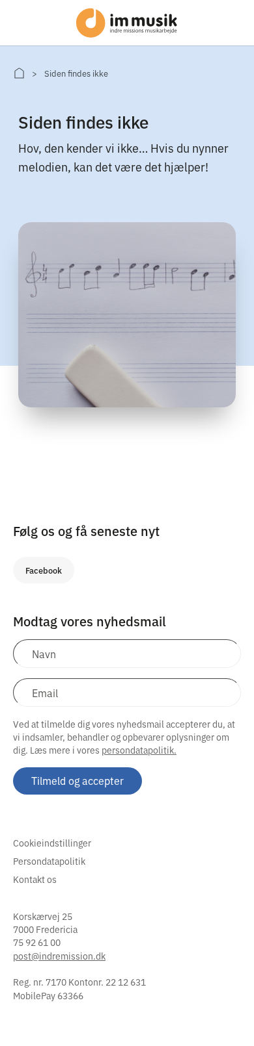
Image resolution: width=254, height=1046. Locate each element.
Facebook (43, 570)
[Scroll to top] (226, 1009)
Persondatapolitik (49, 860)
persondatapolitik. (139, 749)
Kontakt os (35, 879)
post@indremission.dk (59, 955)
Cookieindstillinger (52, 842)
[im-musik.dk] (19, 73)
